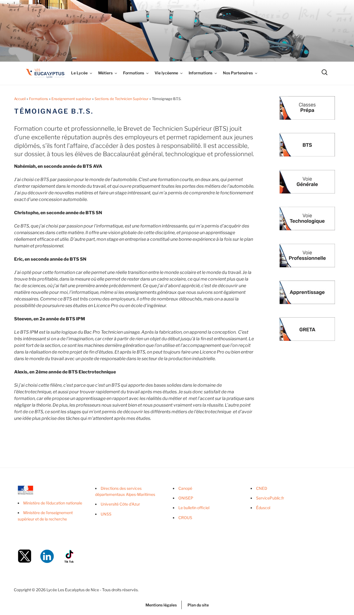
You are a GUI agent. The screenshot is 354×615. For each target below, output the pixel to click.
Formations (133, 72)
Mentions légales (161, 605)
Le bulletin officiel (193, 507)
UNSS (106, 514)
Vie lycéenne (166, 72)
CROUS (185, 517)
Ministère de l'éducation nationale (52, 503)
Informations (200, 72)
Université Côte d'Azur (120, 504)
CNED (261, 488)
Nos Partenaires (238, 72)
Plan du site (198, 605)
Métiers (105, 72)
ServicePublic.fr (270, 498)
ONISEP (185, 498)
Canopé (185, 488)
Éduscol (263, 507)
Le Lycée (79, 72)
